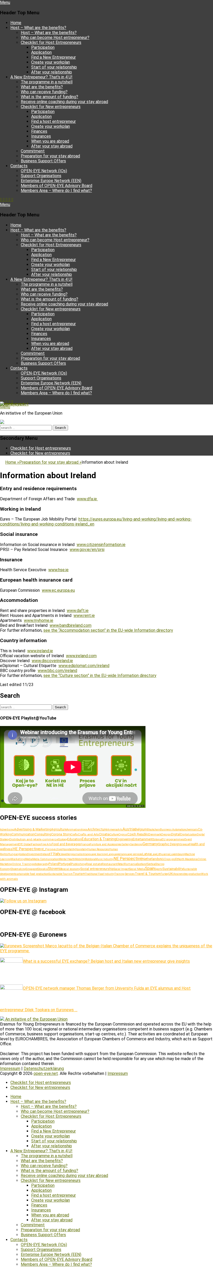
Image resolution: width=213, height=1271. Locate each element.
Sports (158, 869)
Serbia (151, 864)
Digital (175, 834)
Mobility (80, 859)
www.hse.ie (58, 569)
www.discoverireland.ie (52, 660)
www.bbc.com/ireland (57, 670)
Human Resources (98, 849)
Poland (54, 864)
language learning (96, 854)
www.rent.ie (84, 615)
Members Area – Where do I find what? (56, 190)
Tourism (79, 874)
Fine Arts (46, 844)
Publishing (78, 864)
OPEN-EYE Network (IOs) (44, 170)
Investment (34, 854)
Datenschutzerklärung (44, 1068)
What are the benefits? (42, 86)
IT (51, 854)
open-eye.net (12, 404)
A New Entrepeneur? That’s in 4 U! (41, 77)
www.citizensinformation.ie (101, 544)
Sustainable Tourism (61, 874)
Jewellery (66, 854)
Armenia (112, 829)
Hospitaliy (81, 849)
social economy (71, 869)
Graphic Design (169, 844)
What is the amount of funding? (49, 96)
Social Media (137, 869)
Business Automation (173, 829)
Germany (150, 844)
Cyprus (122, 834)
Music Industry (104, 859)
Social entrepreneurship (97, 869)
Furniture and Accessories (105, 844)
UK (170, 874)
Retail (121, 864)
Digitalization (188, 834)
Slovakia (42, 869)
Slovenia (55, 869)
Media (28, 859)
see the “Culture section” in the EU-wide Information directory (99, 675)
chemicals (192, 829)
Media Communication (45, 859)
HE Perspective (26, 849)
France (85, 844)
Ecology (62, 839)
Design (166, 834)
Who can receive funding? (44, 91)
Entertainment (143, 839)
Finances (39, 131)
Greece (184, 844)
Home (15, 22)
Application (41, 52)
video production (191, 874)
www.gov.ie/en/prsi (87, 549)
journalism (78, 854)
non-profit (172, 859)
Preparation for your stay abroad (50, 156)
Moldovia (90, 859)
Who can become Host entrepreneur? (55, 37)
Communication (23, 834)
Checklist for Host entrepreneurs (40, 448)
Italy (56, 853)
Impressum (10, 1068)
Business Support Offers (43, 160)
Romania (130, 864)
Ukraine (177, 874)
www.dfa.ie (87, 498)
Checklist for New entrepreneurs (51, 106)
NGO (163, 859)
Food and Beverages (66, 844)
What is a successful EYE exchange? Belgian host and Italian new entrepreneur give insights (106, 961)
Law (154, 854)
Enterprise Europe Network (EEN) (51, 180)
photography (41, 864)
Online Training (23, 864)
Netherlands (151, 859)
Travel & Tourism (148, 874)
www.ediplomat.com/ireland (83, 665)
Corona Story (61, 834)
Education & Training (99, 839)
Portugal (65, 864)
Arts (120, 829)
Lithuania (163, 854)
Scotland (142, 864)
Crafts (74, 834)
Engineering (124, 839)
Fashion (36, 844)
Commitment (33, 151)
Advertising (7, 829)
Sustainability (172, 869)
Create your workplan (50, 62)
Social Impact (121, 869)
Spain (150, 868)
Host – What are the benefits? (38, 27)
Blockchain (153, 829)
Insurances (41, 136)
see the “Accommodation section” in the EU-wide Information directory (108, 630)
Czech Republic (138, 834)
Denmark (155, 834)
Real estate (94, 864)
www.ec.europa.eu (58, 590)
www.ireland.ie (40, 650)
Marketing (18, 859)
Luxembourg (177, 854)
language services (131, 854)
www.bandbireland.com (70, 625)
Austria (129, 829)
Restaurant (110, 864)
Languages (114, 854)
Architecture (97, 829)
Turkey (165, 874)
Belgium (141, 829)
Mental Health (67, 859)
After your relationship (51, 72)
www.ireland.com (81, 655)
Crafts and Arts (88, 834)
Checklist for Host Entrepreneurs (51, 42)
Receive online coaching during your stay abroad (64, 101)
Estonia (157, 839)
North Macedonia (188, 859)
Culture (114, 834)
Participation (43, 47)
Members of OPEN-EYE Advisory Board (56, 185)
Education (74, 839)
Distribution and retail (24, 839)
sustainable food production (32, 874)
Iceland (23, 854)
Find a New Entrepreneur (53, 57)
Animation (73, 829)
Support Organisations (41, 175)
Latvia (146, 854)
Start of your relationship (54, 67)
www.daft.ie (78, 610)
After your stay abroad (51, 146)
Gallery (125, 844)
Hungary (13, 854)
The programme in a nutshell (46, 81)
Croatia (104, 834)
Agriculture (58, 829)
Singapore (31, 869)
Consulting (43, 834)
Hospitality (68, 849)
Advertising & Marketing (32, 829)
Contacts (19, 165)
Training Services (125, 874)
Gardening (136, 844)
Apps (84, 829)
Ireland (45, 854)
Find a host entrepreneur (53, 121)
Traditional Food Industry (100, 874)
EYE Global (24, 844)
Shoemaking (18, 869)
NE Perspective (128, 858)
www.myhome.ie (38, 620)
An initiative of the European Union (36, 1019)
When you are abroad (50, 141)
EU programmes (173, 839)
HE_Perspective (51, 849)
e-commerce (49, 839)
